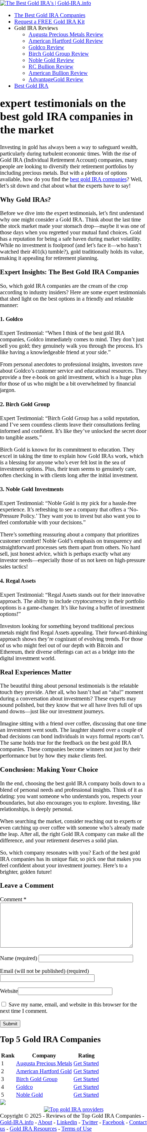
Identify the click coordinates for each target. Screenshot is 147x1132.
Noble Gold (29, 1095)
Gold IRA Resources (33, 1129)
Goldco (24, 1087)
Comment (13, 899)
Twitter (90, 1122)
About (45, 1122)
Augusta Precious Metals (44, 1063)
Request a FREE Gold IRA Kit (49, 22)
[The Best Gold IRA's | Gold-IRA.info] (45, 3)
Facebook (113, 1122)
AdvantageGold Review (56, 79)
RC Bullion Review (51, 66)
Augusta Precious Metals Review (66, 34)
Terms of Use (76, 1129)
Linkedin (67, 1122)
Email (44, 971)
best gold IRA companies (98, 179)
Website (9, 991)
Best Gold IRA (31, 86)
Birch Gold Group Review (59, 54)
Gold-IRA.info (17, 1122)
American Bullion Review (58, 73)
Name (19, 958)
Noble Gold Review (51, 60)
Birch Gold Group (36, 1079)
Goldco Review (46, 47)
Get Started (86, 1063)
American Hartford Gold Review (66, 41)
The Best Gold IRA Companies (49, 15)
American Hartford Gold (44, 1071)
